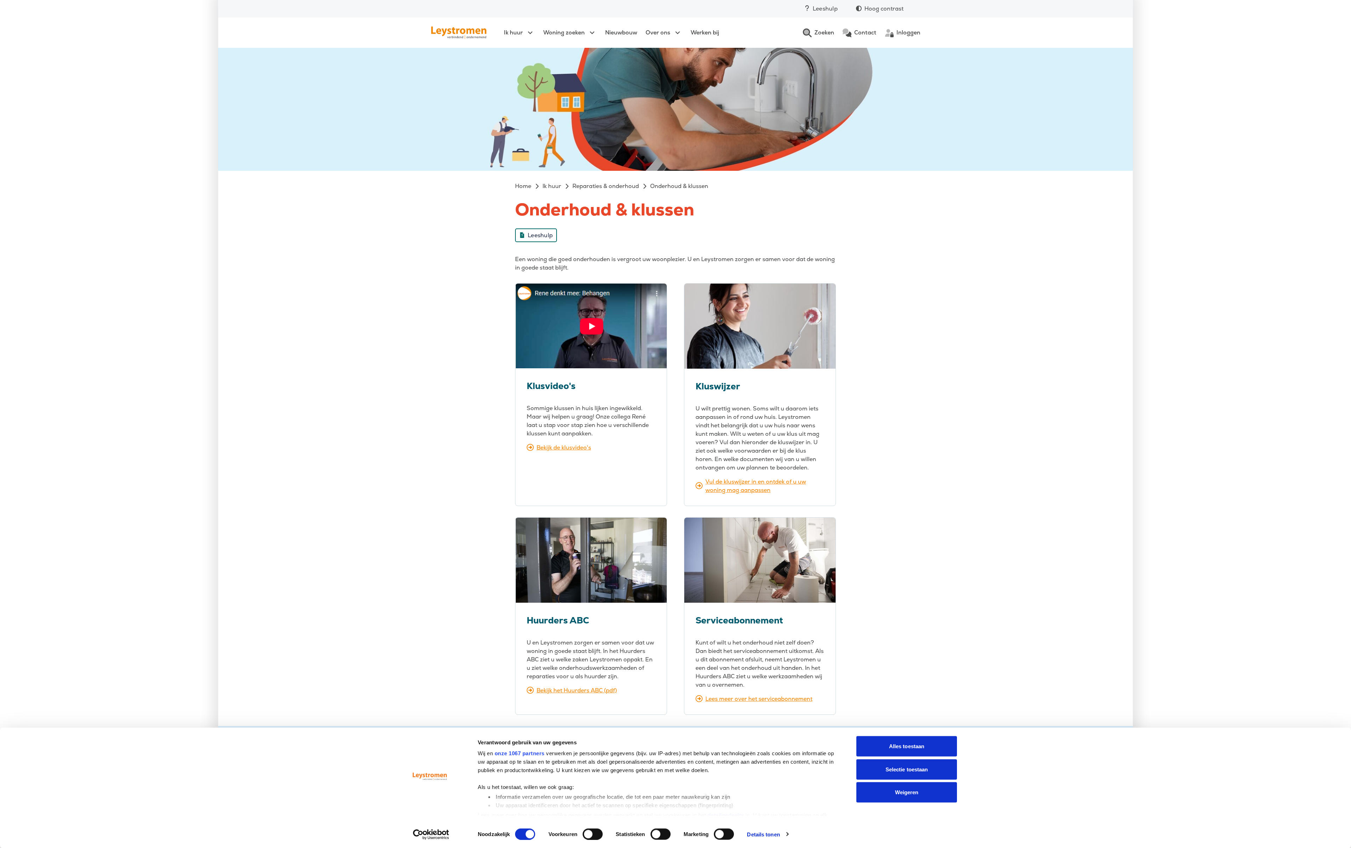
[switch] (593, 834)
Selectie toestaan (907, 769)
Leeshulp (825, 8)
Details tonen (763, 834)
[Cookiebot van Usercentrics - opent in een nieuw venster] (431, 834)
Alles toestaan (906, 746)
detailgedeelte (726, 815)
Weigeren (907, 792)
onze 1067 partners (520, 753)
